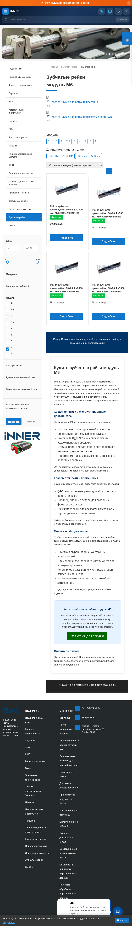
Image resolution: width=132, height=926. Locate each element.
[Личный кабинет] (126, 11)
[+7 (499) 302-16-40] (101, 11)
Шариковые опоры (35, 839)
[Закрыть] (129, 3)
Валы (28, 768)
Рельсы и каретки (35, 761)
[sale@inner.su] (110, 11)
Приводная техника (36, 846)
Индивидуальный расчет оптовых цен (69, 745)
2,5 (68, 141)
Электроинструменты (37, 853)
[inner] (11, 710)
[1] (33, 453)
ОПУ (27, 747)
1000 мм (53, 156)
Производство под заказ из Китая (67, 799)
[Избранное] (118, 11)
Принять (122, 920)
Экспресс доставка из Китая (66, 837)
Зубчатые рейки (17, 217)
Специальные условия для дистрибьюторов (68, 760)
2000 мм (67, 156)
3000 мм (82, 156)
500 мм (95, 156)
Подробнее (66, 237)
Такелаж (30, 820)
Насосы (29, 802)
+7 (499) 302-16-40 (91, 708)
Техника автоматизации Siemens (33, 791)
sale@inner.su (88, 717)
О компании (66, 710)
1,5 (55, 141)
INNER (15, 11)
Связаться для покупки (87, 636)
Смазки (12, 225)
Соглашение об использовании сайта (68, 853)
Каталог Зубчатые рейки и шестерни (75, 102)
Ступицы (30, 740)
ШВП (28, 754)
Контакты (64, 717)
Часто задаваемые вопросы (66, 729)
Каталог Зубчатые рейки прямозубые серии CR (82, 116)
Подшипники (32, 710)
